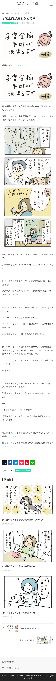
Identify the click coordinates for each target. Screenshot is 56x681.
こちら (18, 65)
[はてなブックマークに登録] (15, 462)
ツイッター (19, 409)
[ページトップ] (50, 675)
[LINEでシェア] (32, 462)
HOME (7, 13)
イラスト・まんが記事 (21, 13)
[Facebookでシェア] (10, 462)
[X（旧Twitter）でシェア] (4, 462)
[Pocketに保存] (21, 462)
